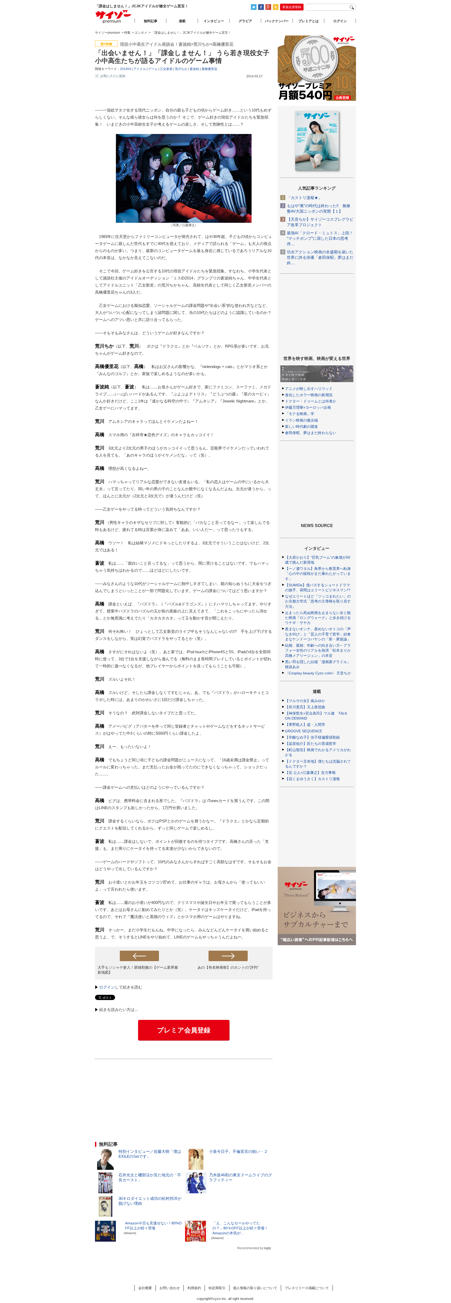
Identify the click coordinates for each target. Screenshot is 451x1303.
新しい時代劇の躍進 (301, 426)
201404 (125, 69)
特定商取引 (217, 1288)
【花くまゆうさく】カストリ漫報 (312, 779)
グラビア (245, 21)
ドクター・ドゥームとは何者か (310, 401)
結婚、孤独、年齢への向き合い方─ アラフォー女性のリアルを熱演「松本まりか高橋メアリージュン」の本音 (318, 650)
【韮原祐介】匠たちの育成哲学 (310, 743)
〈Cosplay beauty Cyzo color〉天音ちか (318, 673)
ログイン (107, 987)
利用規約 (194, 1288)
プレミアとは (308, 21)
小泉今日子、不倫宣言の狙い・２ (238, 1151)
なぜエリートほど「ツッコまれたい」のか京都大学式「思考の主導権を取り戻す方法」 (318, 601)
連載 (182, 21)
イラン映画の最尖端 (301, 420)
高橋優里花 (209, 69)
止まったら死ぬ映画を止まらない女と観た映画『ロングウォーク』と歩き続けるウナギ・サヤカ (318, 618)
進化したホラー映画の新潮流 (309, 395)
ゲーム (153, 69)
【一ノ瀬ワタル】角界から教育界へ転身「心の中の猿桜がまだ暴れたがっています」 (318, 573)
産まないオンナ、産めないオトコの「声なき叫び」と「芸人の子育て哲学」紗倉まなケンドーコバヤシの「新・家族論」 (318, 634)
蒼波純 (194, 69)
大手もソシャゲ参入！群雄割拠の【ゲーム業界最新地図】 (138, 969)
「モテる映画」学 (299, 414)
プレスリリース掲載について (307, 1288)
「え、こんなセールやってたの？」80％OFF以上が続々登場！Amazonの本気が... (240, 1228)
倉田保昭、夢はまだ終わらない (310, 433)
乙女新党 (166, 69)
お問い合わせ (169, 1288)
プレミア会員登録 (183, 1030)
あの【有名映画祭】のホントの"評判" (228, 967)
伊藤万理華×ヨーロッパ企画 (308, 407)
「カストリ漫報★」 (304, 197)
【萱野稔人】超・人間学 (305, 724)
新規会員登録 (291, 7)
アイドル (139, 69)
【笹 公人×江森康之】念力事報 (310, 772)
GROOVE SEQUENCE (303, 731)
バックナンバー (277, 21)
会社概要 (145, 1288)
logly (267, 1248)
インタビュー (214, 21)
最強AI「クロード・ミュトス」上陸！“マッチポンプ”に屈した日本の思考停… (320, 238)
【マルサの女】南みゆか (305, 701)
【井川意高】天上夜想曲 (305, 707)
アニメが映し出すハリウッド (309, 389)
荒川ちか (181, 69)
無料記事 (150, 21)
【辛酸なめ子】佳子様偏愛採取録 (312, 737)
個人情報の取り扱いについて (255, 1288)
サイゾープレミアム (113, 16)
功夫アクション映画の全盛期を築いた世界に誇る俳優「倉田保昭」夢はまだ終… (320, 257)
